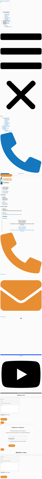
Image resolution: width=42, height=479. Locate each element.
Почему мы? (7, 13)
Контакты (6, 19)
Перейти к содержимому (5, 0)
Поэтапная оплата (8, 26)
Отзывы (4, 21)
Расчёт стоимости (5, 191)
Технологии (7, 14)
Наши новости (7, 17)
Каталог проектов (6, 20)
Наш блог (6, 18)
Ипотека (4, 23)
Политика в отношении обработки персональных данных (12, 210)
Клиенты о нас (5, 199)
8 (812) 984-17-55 (21, 173)
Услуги (6, 15)
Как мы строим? (5, 198)
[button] (21, 72)
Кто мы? (4, 201)
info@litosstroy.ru (3, 316)
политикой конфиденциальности (16, 441)
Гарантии (6, 16)
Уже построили (6, 22)
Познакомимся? (6, 12)
